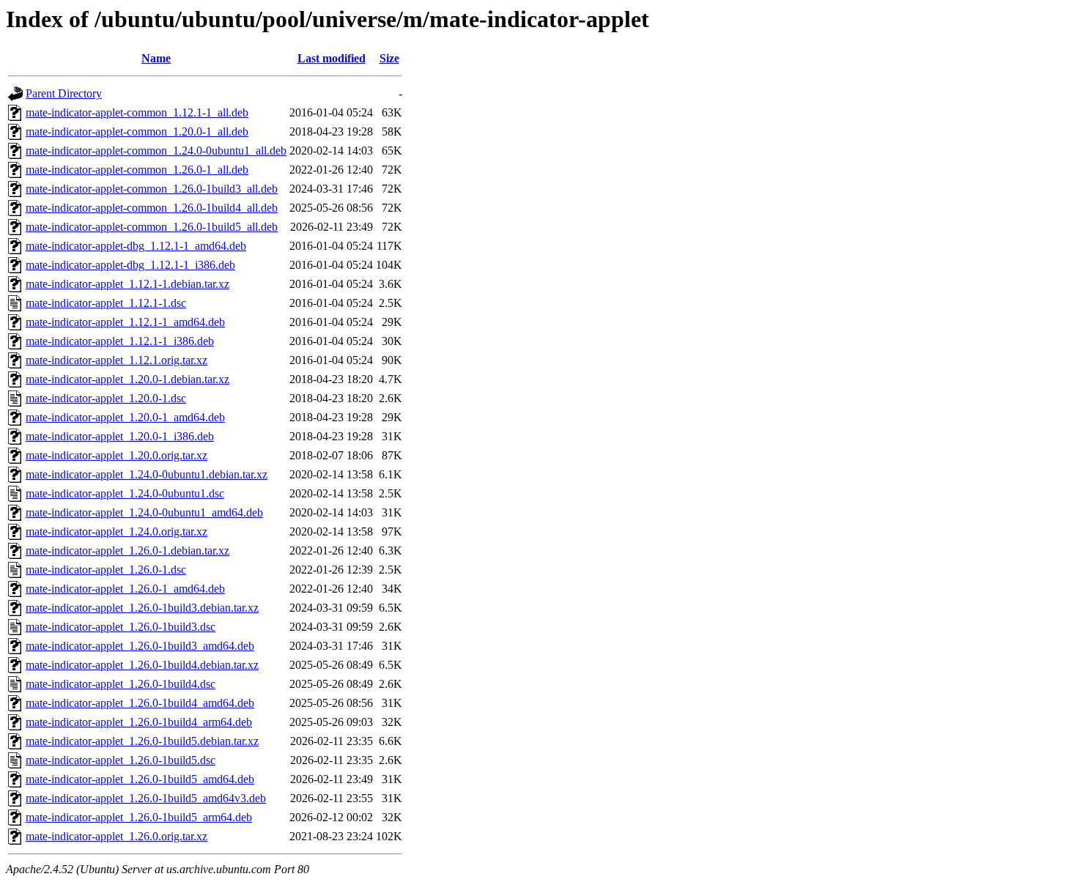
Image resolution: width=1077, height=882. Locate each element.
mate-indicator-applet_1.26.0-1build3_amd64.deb (140, 646)
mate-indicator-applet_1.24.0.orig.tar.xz (116, 531)
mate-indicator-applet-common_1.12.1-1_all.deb (137, 112)
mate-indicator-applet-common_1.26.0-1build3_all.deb (152, 188)
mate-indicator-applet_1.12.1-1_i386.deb (120, 341)
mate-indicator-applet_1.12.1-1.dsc (106, 303)
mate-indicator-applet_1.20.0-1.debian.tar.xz (127, 379)
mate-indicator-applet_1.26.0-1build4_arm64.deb (139, 722)
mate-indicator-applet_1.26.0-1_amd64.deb (125, 588)
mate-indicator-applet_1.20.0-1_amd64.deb (125, 417)
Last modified (331, 58)
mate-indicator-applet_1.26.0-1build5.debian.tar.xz (142, 741)
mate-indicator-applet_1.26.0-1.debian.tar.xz (127, 550)
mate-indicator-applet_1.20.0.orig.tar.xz (116, 455)
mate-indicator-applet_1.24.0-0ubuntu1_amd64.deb (144, 512)
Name (156, 58)
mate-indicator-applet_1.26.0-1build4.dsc (120, 684)
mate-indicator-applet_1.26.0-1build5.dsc (120, 760)
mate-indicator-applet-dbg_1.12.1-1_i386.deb (130, 265)
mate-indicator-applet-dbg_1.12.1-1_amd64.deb (136, 246)
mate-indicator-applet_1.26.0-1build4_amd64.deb (140, 703)
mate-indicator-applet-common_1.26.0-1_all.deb (137, 169)
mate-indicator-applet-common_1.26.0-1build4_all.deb (152, 207)
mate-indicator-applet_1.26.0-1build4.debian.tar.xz (142, 665)
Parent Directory (64, 93)
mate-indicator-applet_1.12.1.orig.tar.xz (116, 360)
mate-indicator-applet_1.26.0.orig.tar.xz (116, 836)
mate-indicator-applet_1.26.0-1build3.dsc (120, 626)
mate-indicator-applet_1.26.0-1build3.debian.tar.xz (142, 607)
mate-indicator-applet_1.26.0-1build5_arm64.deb (139, 817)
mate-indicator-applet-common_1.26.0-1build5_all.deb (152, 226)
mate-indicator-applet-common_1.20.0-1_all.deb (137, 131)
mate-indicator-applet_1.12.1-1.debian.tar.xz (127, 284)
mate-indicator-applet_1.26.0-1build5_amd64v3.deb (146, 798)
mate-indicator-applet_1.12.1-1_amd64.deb (125, 322)
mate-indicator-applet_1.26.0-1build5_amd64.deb (140, 779)
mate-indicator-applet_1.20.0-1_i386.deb (120, 436)
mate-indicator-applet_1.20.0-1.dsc (106, 398)
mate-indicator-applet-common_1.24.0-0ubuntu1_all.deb (156, 150)
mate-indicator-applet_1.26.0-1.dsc (106, 569)
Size (389, 58)
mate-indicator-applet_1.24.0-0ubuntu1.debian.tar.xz (146, 474)
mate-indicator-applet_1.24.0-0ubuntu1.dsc (125, 493)
